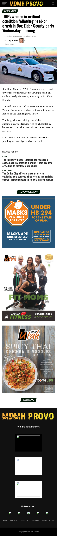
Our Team (35, 520)
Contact (13, 520)
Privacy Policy (48, 520)
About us (24, 520)
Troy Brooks (12, 40)
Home (5, 520)
